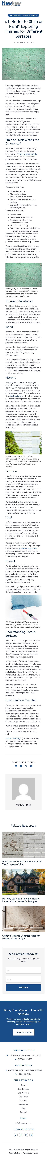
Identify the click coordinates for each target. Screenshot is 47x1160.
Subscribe (23, 987)
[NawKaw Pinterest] (31, 1135)
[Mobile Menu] (43, 3)
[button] (15, 766)
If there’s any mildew (28, 548)
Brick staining (15, 396)
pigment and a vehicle (28, 154)
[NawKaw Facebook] (21, 1135)
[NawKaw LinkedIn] (16, 1135)
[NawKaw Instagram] (26, 1135)
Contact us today (12, 738)
